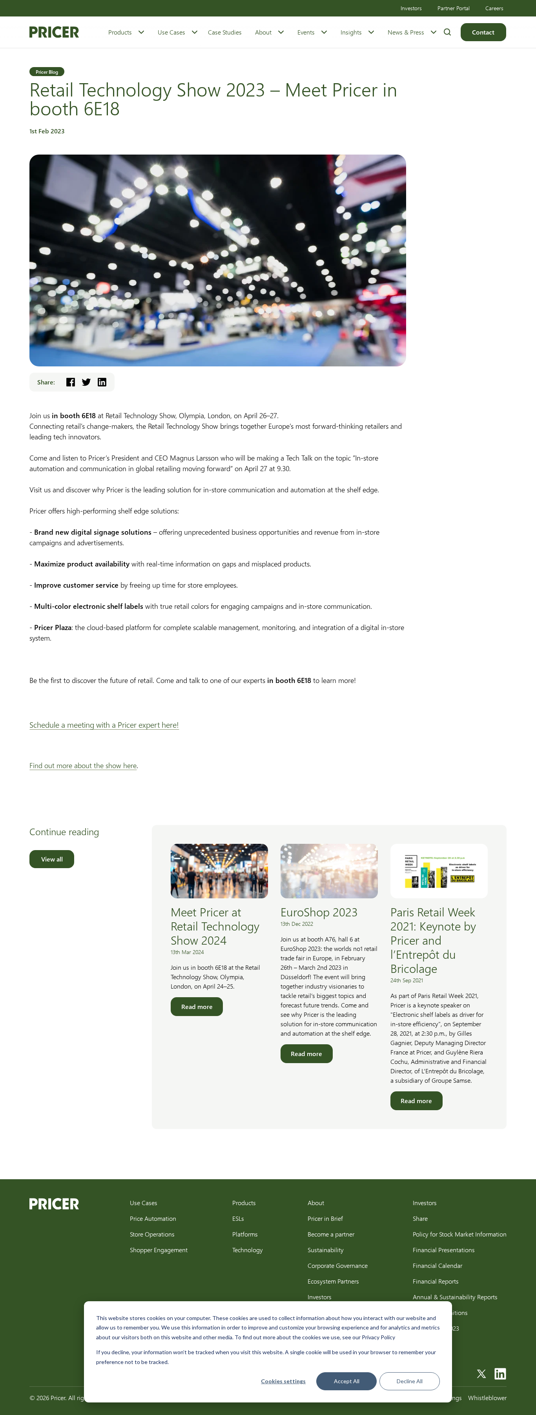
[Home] (54, 32)
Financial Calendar (437, 1265)
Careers (494, 8)
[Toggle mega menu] (141, 32)
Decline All (410, 1381)
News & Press (406, 32)
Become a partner (331, 1234)
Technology (247, 1250)
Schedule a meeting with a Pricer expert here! (104, 724)
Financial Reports (436, 1281)
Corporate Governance (338, 1265)
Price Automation (153, 1218)
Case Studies (225, 32)
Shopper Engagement (159, 1250)
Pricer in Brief (325, 1218)
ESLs (238, 1218)
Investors (411, 8)
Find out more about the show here (83, 765)
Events (306, 32)
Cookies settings (283, 1381)
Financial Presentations (444, 1250)
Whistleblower (487, 1397)
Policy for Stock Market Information (460, 1234)
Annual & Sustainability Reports (455, 1297)
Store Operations (152, 1234)
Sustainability (326, 1250)
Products (120, 32)
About (263, 32)
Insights (351, 32)
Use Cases (171, 32)
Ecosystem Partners (333, 1281)
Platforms (245, 1234)
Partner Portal (454, 8)
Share (420, 1218)
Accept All (346, 1381)
